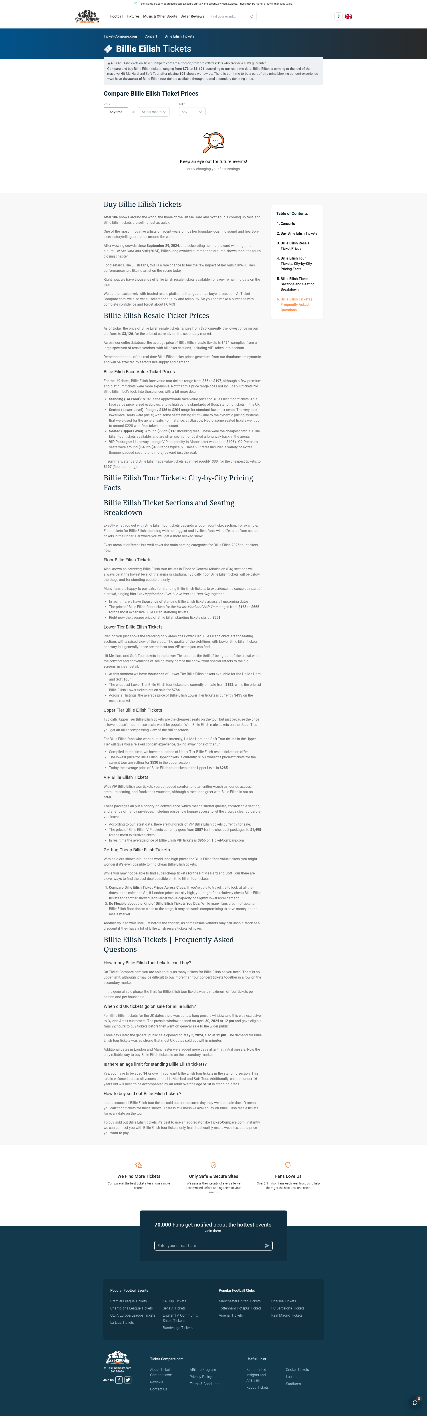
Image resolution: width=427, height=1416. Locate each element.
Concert (151, 36)
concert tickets (211, 977)
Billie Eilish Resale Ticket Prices (295, 246)
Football (116, 16)
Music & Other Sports (160, 16)
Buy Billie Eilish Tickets (299, 233)
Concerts (288, 224)
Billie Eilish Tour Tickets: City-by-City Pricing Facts (296, 263)
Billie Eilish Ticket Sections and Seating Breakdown (297, 284)
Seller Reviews (192, 16)
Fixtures (133, 16)
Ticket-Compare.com (120, 36)
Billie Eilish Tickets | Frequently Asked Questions (296, 304)
